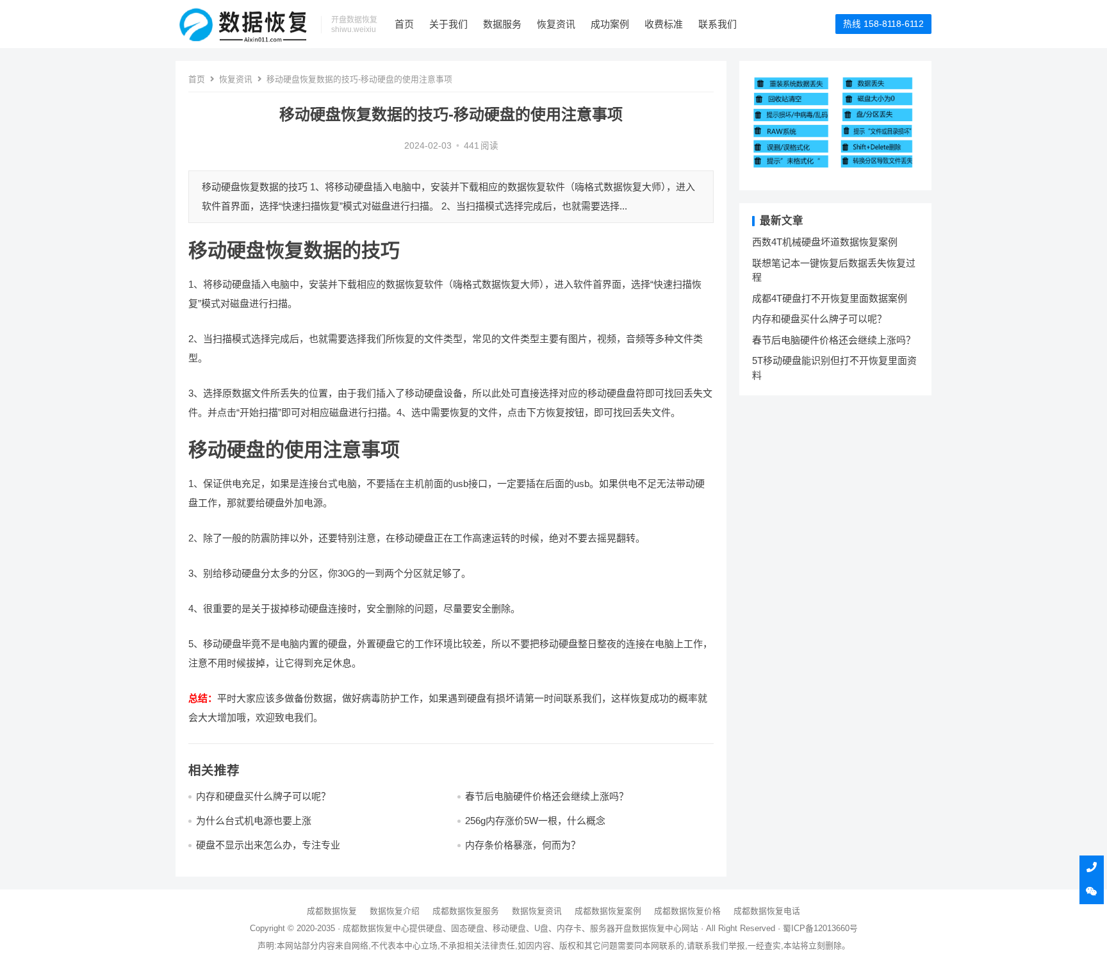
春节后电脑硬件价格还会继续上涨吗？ (546, 796)
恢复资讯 (556, 24)
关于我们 (448, 24)
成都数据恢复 (332, 911)
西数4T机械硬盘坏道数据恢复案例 (825, 241)
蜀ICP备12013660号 (820, 928)
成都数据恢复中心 (376, 928)
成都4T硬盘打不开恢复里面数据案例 (829, 298)
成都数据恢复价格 (687, 911)
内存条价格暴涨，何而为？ (522, 844)
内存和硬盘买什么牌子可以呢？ (263, 796)
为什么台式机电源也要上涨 (253, 820)
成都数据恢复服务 (465, 911)
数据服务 (502, 24)
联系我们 (717, 24)
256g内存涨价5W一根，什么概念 (535, 820)
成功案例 (610, 24)
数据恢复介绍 (395, 911)
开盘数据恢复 (640, 928)
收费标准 (663, 24)
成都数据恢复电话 (767, 911)
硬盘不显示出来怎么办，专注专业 (268, 844)
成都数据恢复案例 (608, 911)
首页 (404, 24)
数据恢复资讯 (537, 911)
